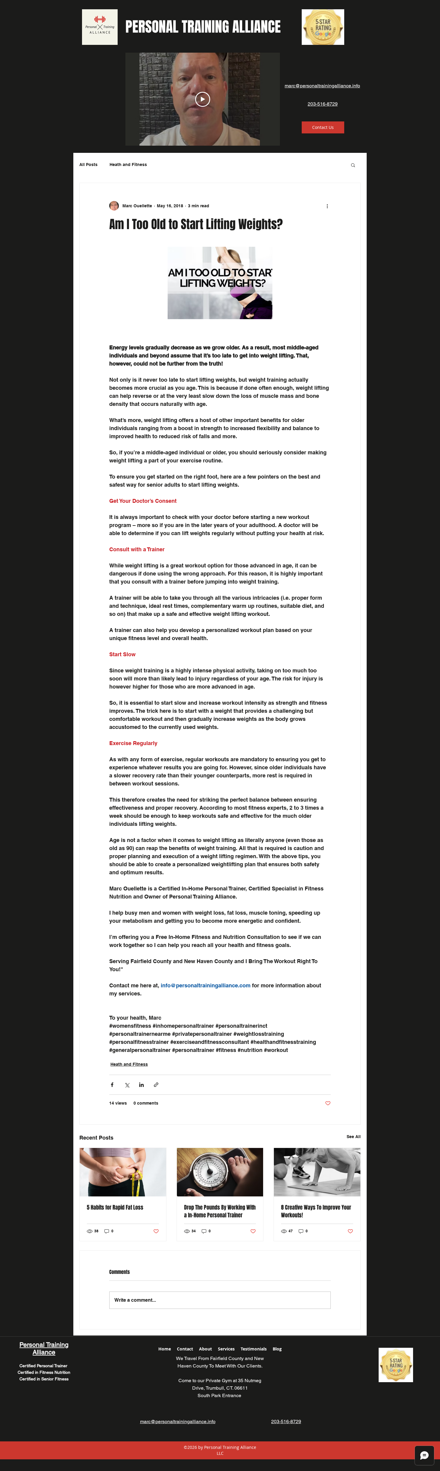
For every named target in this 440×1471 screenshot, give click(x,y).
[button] (353, 164)
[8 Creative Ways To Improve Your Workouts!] (317, 1172)
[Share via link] (156, 1085)
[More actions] (327, 205)
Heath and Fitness (128, 164)
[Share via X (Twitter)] (127, 1085)
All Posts (88, 164)
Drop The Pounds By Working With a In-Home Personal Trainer (220, 1211)
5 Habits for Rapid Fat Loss (115, 1207)
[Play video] (202, 99)
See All (354, 1136)
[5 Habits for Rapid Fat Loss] (123, 1172)
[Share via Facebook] (112, 1085)
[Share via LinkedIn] (141, 1085)
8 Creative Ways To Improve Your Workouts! (316, 1211)
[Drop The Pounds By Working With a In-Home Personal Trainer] (220, 1172)
